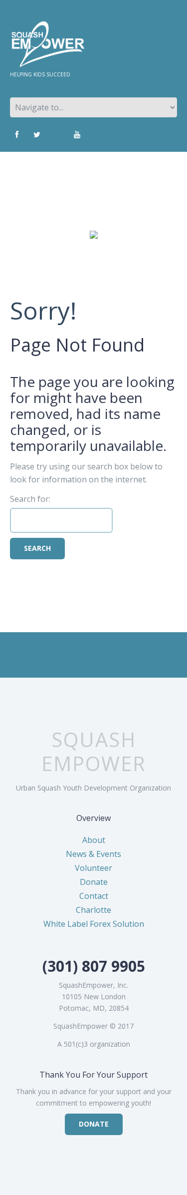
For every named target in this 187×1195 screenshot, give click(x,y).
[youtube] (77, 135)
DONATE (94, 1124)
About (93, 839)
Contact (93, 895)
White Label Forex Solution (93, 923)
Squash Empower (93, 752)
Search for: (30, 498)
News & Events (93, 853)
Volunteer (93, 867)
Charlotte (93, 909)
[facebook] (17, 135)
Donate (94, 881)
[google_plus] (57, 135)
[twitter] (37, 135)
